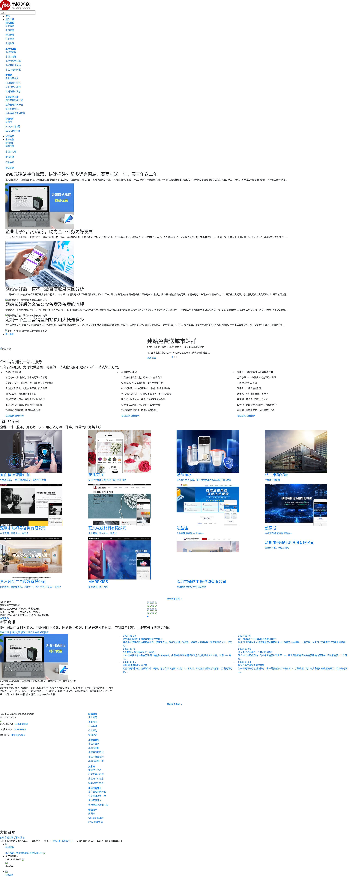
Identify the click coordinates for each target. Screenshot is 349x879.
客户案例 (9, 139)
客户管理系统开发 (14, 100)
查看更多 (4, 618)
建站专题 (9, 146)
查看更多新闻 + (174, 704)
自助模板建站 (6, 837)
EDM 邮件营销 (12, 130)
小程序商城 (10, 56)
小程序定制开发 (13, 69)
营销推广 (9, 118)
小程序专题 (10, 151)
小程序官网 (10, 52)
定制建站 (9, 43)
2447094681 (21, 724)
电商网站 (9, 30)
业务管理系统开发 (14, 104)
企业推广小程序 (13, 87)
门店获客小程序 (13, 82)
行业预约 (9, 39)
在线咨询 (9, 415)
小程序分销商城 (13, 61)
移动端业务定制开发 (15, 113)
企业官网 (9, 26)
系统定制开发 (12, 97)
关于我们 (9, 334)
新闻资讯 (9, 142)
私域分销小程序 (13, 91)
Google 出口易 (12, 126)
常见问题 (9, 168)
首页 (7, 16)
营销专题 (9, 157)
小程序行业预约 (13, 65)
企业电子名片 (12, 78)
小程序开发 (10, 49)
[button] (172, 357)
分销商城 (9, 34)
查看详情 (19, 415)
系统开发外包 (12, 109)
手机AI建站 (19, 837)
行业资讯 (9, 162)
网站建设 (9, 22)
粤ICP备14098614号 (63, 840)
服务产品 (9, 19)
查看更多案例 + (174, 598)
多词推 (8, 122)
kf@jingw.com (18, 734)
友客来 (8, 75)
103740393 (20, 729)
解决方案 (9, 136)
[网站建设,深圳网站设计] (15, 5)
